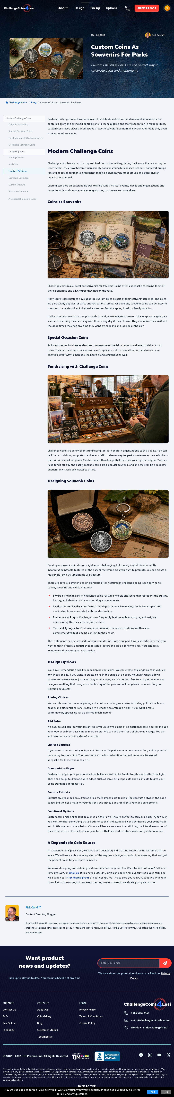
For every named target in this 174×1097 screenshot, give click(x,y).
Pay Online (9, 1023)
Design (79, 8)
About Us (42, 1010)
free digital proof (78, 877)
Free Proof (146, 8)
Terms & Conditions (91, 1017)
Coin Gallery (44, 1017)
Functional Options (18, 192)
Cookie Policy (87, 1023)
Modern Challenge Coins (18, 118)
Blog (33, 102)
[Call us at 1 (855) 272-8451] (127, 8)
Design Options (16, 152)
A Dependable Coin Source (22, 199)
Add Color (13, 165)
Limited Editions (17, 171)
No (166, 1092)
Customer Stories (47, 1030)
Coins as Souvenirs (18, 125)
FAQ (5, 1017)
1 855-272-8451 (136, 1013)
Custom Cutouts (16, 185)
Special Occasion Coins (20, 131)
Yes (152, 1092)
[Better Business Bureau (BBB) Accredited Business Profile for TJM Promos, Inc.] (107, 1056)
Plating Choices (16, 158)
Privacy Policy (87, 1010)
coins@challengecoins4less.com (147, 1020)
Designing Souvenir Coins (21, 145)
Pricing (95, 8)
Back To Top (87, 1086)
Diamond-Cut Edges (18, 178)
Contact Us (9, 1010)
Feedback (8, 1030)
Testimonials (45, 1037)
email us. (74, 873)
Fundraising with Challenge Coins (25, 138)
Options (111, 8)
